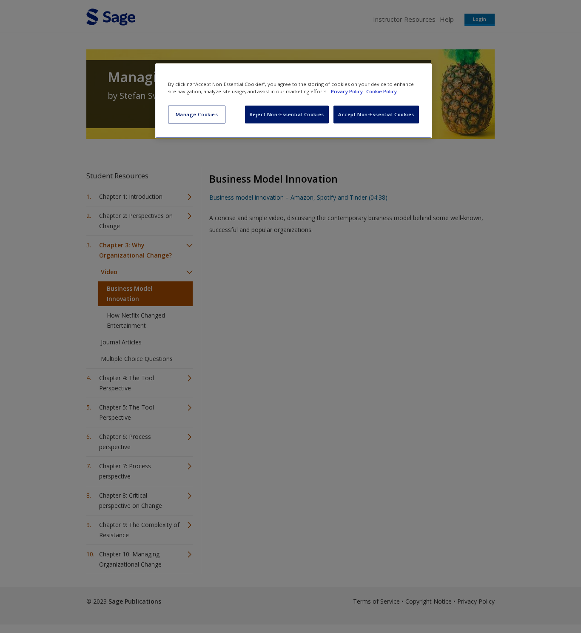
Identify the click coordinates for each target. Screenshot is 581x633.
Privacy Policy (347, 91)
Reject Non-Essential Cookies (287, 114)
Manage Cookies (197, 114)
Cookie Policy (381, 91)
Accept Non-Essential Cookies (376, 114)
